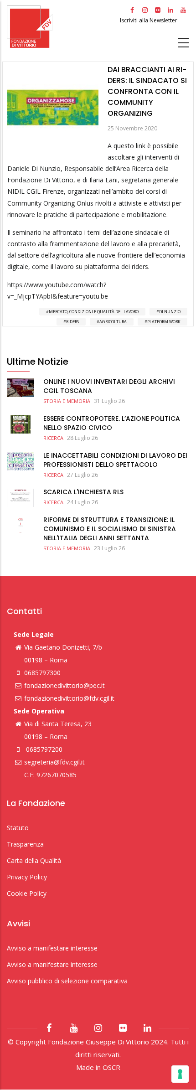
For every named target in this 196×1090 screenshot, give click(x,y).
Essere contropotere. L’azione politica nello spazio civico (111, 423)
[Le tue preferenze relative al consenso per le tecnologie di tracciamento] (180, 1074)
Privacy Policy (27, 877)
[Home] (62, 26)
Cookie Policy (26, 893)
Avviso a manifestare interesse (52, 948)
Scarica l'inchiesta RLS (83, 491)
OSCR (111, 1067)
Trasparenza (25, 844)
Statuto (18, 827)
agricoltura (113, 322)
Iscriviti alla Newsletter (149, 20)
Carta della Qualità (34, 860)
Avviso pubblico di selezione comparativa (67, 980)
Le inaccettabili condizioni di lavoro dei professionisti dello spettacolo (115, 460)
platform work (164, 322)
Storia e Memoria (66, 401)
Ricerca (53, 437)
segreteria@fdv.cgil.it (54, 762)
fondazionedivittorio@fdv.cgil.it (69, 698)
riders (72, 322)
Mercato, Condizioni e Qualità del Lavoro (94, 312)
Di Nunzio (170, 312)
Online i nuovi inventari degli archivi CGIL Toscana (109, 386)
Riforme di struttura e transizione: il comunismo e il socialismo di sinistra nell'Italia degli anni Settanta (109, 528)
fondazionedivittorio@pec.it (64, 685)
